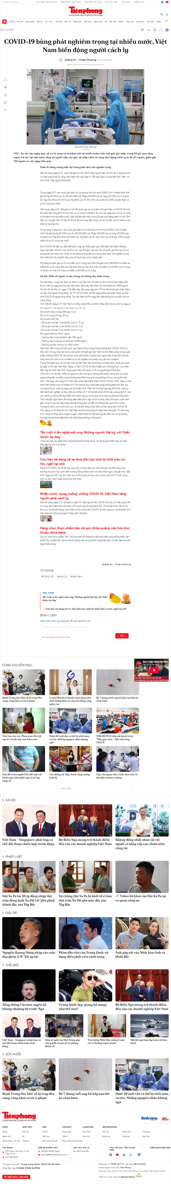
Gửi (122, 636)
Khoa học (140, 21)
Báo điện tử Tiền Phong (85, 11)
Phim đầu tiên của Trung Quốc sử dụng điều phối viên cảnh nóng (83, 954)
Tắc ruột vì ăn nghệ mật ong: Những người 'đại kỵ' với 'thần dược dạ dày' (74, 598)
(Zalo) (57, 1151)
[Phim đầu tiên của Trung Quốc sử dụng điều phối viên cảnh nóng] (85, 933)
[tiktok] (125, 1155)
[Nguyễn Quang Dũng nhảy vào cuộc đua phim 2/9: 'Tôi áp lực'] (29, 933)
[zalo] (132, 1154)
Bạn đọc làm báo (18, 1177)
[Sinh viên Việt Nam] (149, 1119)
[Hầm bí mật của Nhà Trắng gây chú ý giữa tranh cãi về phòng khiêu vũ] (64, 1025)
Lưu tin (5, 95)
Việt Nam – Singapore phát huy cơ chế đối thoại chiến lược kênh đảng (28, 842)
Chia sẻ (5, 87)
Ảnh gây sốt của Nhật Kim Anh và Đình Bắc (140, 954)
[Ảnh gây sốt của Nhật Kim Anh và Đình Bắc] (142, 933)
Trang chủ (4, 21)
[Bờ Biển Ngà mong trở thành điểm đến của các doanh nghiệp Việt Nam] (85, 820)
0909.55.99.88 (47, 1151)
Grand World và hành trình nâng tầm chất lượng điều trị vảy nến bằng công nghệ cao (70, 701)
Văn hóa (112, 21)
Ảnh (44, 1127)
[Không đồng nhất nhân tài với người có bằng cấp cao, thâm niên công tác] (142, 820)
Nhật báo (27, 1127)
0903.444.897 (82, 1151)
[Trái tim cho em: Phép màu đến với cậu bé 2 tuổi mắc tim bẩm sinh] (23, 720)
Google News (167, 30)
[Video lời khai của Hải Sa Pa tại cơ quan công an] (142, 877)
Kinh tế (20, 21)
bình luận (161, 30)
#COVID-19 (47, 576)
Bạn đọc (146, 1136)
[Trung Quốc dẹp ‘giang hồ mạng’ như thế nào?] (85, 985)
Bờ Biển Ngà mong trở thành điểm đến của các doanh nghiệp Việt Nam (85, 842)
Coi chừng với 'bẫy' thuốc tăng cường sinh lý (69, 776)
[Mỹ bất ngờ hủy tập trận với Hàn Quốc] (149, 1025)
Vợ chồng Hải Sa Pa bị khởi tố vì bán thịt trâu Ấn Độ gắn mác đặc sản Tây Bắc (85, 900)
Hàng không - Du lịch (11, 1141)
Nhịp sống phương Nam (72, 1141)
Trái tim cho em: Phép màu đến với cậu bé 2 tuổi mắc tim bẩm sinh (21, 737)
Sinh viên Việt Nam (93, 2)
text (148, 30)
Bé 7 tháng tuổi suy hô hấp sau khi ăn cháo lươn (117, 699)
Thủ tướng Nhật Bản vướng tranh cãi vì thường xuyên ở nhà (106, 1041)
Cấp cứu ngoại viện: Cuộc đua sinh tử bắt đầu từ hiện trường (116, 776)
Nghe (5, 80)
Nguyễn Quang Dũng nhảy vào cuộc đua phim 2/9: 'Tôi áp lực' (29, 954)
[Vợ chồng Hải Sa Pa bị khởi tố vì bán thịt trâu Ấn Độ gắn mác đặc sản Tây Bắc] (85, 877)
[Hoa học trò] (165, 1119)
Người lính (98, 21)
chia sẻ (142, 30)
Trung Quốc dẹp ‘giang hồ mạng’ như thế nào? (83, 1007)
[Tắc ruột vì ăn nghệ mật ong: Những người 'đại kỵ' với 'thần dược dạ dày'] (120, 598)
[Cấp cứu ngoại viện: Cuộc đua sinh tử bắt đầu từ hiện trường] (117, 759)
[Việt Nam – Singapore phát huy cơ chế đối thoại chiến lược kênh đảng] (29, 820)
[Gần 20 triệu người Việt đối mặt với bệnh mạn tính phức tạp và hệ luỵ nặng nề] (23, 759)
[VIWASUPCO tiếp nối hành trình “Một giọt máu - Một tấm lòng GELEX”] (117, 720)
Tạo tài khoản (63, 620)
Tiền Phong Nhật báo (70, 2)
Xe (106, 21)
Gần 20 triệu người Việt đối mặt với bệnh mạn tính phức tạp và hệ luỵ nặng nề (22, 777)
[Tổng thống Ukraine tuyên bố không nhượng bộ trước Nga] (29, 985)
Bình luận (5, 102)
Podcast (67, 1127)
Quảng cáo (139, 2)
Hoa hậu (150, 21)
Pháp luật (77, 21)
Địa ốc (39, 21)
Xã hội (12, 21)
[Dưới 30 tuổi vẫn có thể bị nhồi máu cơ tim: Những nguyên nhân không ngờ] (70, 720)
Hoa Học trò (111, 2)
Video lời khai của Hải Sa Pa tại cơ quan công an (140, 898)
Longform (88, 1127)
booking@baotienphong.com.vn (54, 1154)
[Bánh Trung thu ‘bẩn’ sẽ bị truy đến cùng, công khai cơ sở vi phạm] (23, 682)
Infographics (109, 1127)
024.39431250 (11, 1157)
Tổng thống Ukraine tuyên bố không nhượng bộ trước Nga (24, 1007)
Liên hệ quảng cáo (47, 1147)
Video (158, 21)
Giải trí (121, 21)
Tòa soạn (125, 2)
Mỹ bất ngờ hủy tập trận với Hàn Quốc (148, 1041)
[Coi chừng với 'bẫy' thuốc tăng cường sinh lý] (70, 759)
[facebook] (162, 2)
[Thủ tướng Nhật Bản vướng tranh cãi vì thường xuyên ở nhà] (107, 1025)
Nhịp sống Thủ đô (49, 1141)
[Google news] (140, 1154)
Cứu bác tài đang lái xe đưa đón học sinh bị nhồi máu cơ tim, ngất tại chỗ (86, 608)
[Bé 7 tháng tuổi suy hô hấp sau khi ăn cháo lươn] (117, 682)
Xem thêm (166, 21)
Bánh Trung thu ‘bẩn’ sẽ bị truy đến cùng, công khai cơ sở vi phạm (22, 699)
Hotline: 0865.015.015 (47, 2)
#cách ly (62, 576)
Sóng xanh (29, 21)
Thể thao (88, 21)
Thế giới (58, 21)
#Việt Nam (76, 576)
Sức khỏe (49, 21)
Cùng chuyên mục (17, 665)
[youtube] (167, 2)
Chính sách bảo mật (160, 1147)
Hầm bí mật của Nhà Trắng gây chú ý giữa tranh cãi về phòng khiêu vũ (62, 1043)
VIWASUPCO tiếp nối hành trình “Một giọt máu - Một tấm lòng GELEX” (114, 739)
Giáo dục (130, 21)
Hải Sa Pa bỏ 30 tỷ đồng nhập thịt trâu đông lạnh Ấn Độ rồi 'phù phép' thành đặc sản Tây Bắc (28, 900)
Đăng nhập (45, 620)
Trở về (5, 110)
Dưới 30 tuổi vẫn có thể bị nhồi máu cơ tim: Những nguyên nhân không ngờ (69, 739)
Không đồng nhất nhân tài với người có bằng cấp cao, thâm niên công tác (140, 844)
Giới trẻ (67, 21)
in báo (154, 30)
